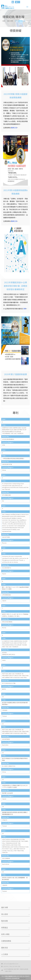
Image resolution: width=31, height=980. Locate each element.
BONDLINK (23, 978)
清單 (24, 309)
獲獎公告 (14, 127)
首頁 (3, 21)
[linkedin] (13, 2)
